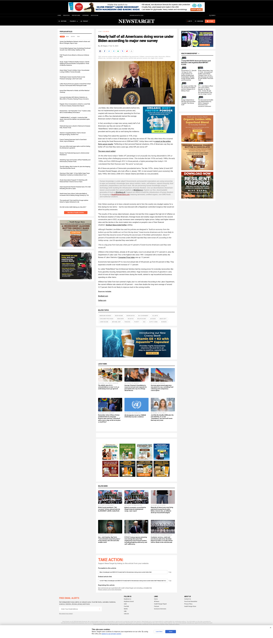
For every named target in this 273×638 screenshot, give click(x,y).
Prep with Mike (76, 15)
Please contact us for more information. (110, 589)
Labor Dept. (116, 58)
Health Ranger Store (190, 606)
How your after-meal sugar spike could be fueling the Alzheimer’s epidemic (75, 147)
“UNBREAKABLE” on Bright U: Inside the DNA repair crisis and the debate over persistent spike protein (75, 119)
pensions (139, 58)
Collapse (106, 31)
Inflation (168, 56)
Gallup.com (102, 300)
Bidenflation (125, 56)
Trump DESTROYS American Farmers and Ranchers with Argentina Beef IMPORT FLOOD (196, 62)
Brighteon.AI (120, 192)
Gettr (125, 604)
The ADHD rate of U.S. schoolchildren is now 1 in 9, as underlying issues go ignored (108, 387)
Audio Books (94, 15)
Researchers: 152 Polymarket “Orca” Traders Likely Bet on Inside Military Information (75, 111)
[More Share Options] (131, 51)
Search (213, 15)
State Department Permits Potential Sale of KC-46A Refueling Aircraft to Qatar (75, 187)
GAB (125, 611)
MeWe (126, 609)
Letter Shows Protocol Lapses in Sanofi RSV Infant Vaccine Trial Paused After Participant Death (75, 84)
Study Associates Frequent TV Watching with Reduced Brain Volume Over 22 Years (73, 180)
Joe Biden (109, 58)
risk (149, 58)
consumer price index (151, 56)
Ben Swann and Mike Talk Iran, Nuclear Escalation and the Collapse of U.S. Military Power (188, 88)
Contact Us (187, 599)
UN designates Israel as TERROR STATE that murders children (135, 416)
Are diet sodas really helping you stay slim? (73, 207)
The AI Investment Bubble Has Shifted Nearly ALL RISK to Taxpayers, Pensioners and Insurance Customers (205, 103)
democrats (161, 56)
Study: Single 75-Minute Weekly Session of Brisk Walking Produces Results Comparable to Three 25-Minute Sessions (74, 63)
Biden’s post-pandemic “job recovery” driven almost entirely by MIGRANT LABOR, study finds (109, 509)
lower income (124, 58)
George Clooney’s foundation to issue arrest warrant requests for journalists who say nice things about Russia (135, 388)
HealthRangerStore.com (120, 194)
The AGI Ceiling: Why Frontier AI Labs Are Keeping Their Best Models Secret (75, 167)
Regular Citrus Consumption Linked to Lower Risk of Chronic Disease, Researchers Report (75, 104)
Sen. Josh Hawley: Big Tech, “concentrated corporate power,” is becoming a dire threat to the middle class (109, 539)
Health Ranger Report (189, 53)
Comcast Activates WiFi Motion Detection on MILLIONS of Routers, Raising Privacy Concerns (74, 98)
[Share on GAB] (118, 51)
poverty (145, 58)
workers (160, 58)
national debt (132, 58)
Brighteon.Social (129, 601)
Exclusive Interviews (160, 609)
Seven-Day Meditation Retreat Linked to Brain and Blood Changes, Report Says (75, 42)
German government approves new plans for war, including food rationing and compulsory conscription (162, 388)
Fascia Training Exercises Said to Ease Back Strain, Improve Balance (73, 140)
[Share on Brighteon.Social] (100, 51)
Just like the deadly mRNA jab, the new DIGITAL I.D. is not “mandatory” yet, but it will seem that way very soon (162, 417)
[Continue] (99, 609)
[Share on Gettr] (127, 51)
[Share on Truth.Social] (123, 51)
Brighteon (66, 15)
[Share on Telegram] (114, 51)
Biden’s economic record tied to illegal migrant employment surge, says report (135, 509)
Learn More (159, 631)
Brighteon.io (138, 190)
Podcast (156, 606)
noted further (122, 225)
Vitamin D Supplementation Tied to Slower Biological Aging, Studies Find (73, 133)
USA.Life (126, 614)
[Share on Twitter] (109, 51)
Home (59, 15)
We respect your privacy (66, 613)
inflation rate (101, 58)
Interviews (85, 15)
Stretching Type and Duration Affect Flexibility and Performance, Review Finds (75, 160)
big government (134, 56)
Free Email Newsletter (190, 601)
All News (156, 601)
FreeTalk (126, 606)
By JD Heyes (102, 46)
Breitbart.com (103, 296)
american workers (107, 56)
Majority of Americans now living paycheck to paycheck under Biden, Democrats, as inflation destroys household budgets (162, 510)
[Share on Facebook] (105, 51)
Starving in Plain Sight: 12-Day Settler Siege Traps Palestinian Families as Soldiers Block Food (75, 174)
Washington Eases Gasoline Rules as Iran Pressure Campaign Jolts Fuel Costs (72, 77)
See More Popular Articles (76, 212)
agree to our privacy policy (111, 634)
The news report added (106, 151)
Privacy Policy (188, 604)
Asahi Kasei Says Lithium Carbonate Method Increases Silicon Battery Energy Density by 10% (74, 194)
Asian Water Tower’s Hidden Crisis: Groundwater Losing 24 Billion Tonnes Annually (74, 71)
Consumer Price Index (126, 257)
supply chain (154, 58)
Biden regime (117, 56)
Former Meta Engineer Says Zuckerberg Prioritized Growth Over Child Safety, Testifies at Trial (75, 49)
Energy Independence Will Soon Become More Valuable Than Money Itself (188, 102)
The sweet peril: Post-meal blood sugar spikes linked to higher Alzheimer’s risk (74, 201)
